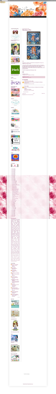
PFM (14, 260)
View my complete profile (17, 127)
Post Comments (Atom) (29, 94)
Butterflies (14, 248)
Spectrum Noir (17, 234)
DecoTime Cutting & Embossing (15, 257)
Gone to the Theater (15, 198)
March (13, 206)
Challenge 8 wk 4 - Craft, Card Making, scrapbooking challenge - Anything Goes (15, 281)
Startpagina (12, 16)
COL (16, 252)
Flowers (16, 249)
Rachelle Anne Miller (14, 247)
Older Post (43, 93)
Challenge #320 (14, 292)
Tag (14, 234)
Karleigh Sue (42, 62)
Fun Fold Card (15, 239)
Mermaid (15, 238)
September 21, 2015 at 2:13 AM (29, 90)
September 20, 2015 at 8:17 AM (29, 83)
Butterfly (12, 234)
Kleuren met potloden (15, 264)
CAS (11, 239)
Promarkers (29, 77)
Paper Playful (14, 267)
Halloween (15, 226)
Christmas (16, 222)
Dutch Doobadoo (17, 235)
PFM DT (12, 221)
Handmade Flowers (13, 244)
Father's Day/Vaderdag (17, 258)
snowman (18, 238)
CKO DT (12, 235)
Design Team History (18, 16)
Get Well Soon (14, 200)
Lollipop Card (15, 241)
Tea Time (13, 197)
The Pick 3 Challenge (15, 294)
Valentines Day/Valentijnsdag (15, 233)
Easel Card (16, 227)
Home (34, 93)
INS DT (12, 222)
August (13, 201)
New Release (17, 224)
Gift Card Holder (13, 252)
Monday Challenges (14, 268)
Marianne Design (17, 246)
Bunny (12, 248)
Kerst (15, 232)
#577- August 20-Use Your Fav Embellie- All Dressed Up (15, 289)
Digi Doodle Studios (15, 230)
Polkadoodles (13, 236)
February (13, 207)
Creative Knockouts (15, 287)
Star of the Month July (15, 277)
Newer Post (24, 93)
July (13, 202)
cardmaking (13, 219)
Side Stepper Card (17, 254)
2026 (13, 168)
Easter (16, 240)
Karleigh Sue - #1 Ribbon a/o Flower (28, 74)
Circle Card (18, 233)
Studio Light (16, 260)
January (13, 208)
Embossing (12, 229)
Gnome (12, 230)
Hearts (19, 249)
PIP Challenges (14, 270)
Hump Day (13, 199)
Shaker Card (18, 244)
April (13, 205)
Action (18, 255)
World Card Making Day (14, 255)
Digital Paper (18, 251)
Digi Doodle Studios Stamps (15, 219)
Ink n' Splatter (17, 221)
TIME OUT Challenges (15, 291)
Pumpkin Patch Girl (15, 196)
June (13, 203)
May (13, 204)
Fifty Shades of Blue (27, 63)
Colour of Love (17, 229)
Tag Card (18, 236)
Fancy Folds (12, 258)
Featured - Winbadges (27, 16)
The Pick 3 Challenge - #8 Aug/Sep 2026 (15, 295)
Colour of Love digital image (15, 243)
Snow (15, 251)
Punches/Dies (13, 240)
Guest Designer (15, 230)
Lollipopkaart (12, 251)
